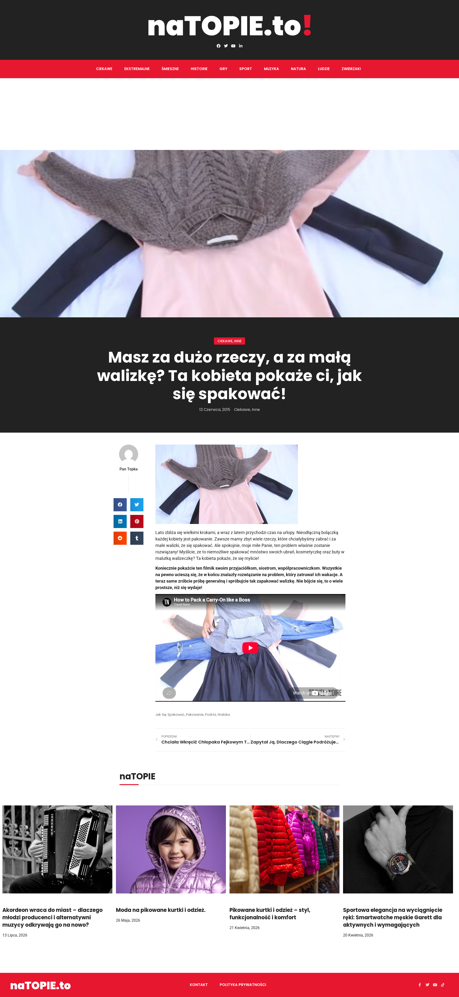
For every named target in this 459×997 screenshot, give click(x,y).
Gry (223, 68)
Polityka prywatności (243, 984)
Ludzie (324, 68)
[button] (120, 504)
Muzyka (271, 68)
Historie (199, 68)
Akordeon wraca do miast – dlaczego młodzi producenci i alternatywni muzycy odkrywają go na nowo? (52, 917)
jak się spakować (170, 714)
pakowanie (195, 714)
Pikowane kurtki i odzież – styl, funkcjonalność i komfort (270, 913)
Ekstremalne (137, 68)
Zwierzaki (351, 68)
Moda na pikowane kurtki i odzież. (161, 910)
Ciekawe (104, 68)
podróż (210, 714)
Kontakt (199, 984)
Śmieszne (170, 68)
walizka (224, 714)
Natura (298, 68)
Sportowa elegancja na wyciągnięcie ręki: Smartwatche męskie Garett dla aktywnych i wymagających (392, 917)
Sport (245, 68)
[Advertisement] (229, 114)
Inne (237, 341)
